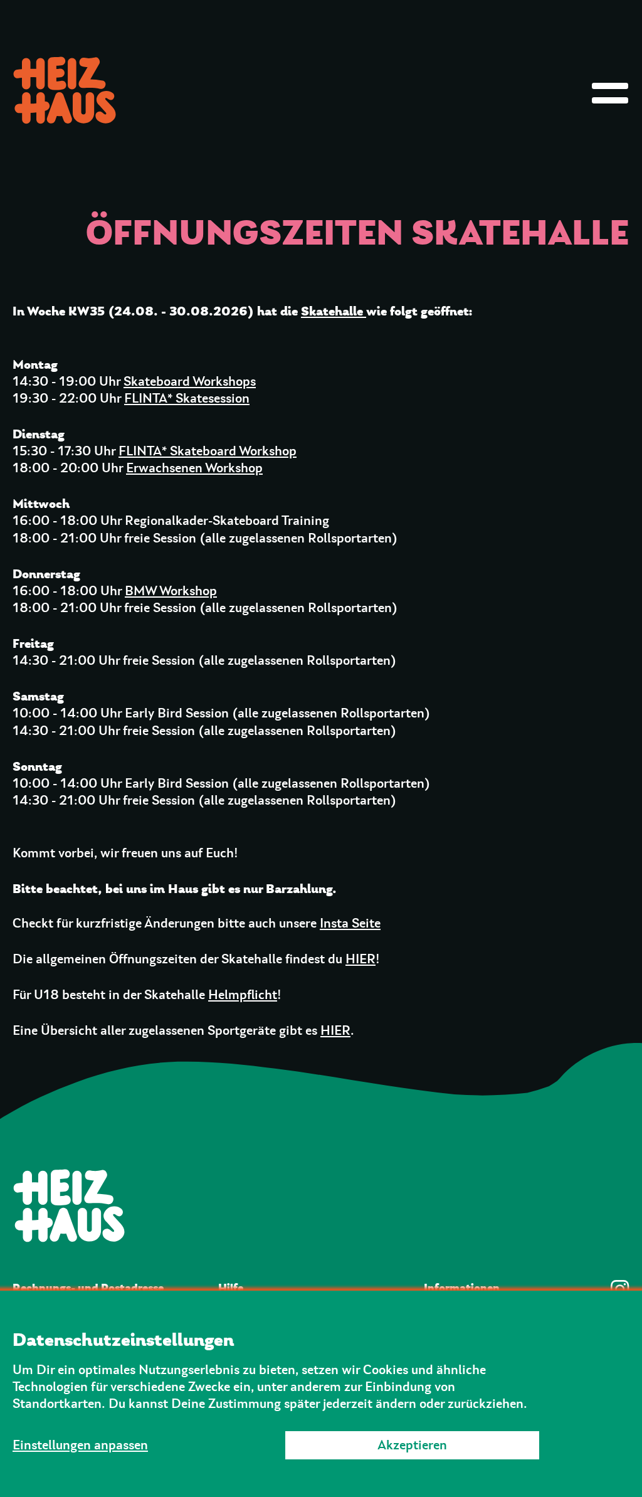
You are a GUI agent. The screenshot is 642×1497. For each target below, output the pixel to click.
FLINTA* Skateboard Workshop (207, 451)
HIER (360, 959)
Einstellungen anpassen (80, 1445)
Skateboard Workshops (190, 381)
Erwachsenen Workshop (194, 468)
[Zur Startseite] (321, 1205)
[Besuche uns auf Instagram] (620, 1289)
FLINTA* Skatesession (187, 398)
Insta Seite (350, 923)
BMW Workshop (171, 591)
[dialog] (321, 1394)
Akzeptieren (412, 1445)
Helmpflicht (242, 995)
